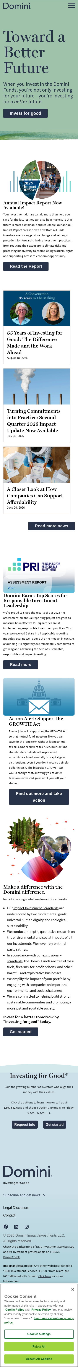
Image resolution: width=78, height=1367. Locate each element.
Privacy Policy (41, 1309)
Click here (44, 1276)
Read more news (51, 526)
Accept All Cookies (39, 1359)
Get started (21, 1031)
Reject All (39, 1346)
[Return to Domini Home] (17, 5)
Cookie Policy (14, 1309)
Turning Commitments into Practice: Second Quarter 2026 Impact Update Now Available (33, 421)
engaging (14, 984)
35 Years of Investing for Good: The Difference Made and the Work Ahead (34, 343)
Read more (20, 664)
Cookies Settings (38, 1334)
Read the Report (29, 266)
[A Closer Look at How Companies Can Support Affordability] (36, 465)
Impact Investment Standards (35, 908)
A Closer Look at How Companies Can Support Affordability (35, 495)
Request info (24, 1124)
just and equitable (29, 1008)
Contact (9, 1215)
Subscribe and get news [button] (22, 1195)
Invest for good (25, 113)
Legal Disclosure (16, 1208)
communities (35, 1002)
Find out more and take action (39, 796)
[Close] (73, 1289)
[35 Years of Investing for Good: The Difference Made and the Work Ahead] (36, 309)
